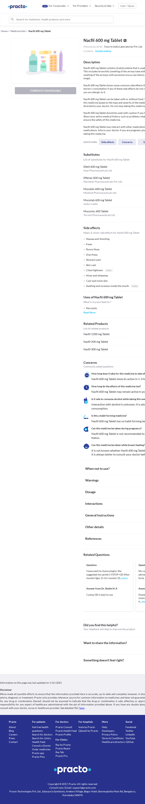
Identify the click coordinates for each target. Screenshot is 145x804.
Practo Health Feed (66, 730)
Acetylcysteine (103, 50)
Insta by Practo (87, 727)
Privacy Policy (110, 734)
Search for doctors (42, 734)
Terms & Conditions (113, 738)
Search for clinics (41, 738)
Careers (13, 734)
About (12, 727)
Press (12, 738)
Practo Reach (63, 748)
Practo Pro (62, 755)
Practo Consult (64, 727)
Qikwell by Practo (88, 730)
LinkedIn (130, 734)
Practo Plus (38, 756)
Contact (13, 741)
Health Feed (38, 741)
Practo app (38, 753)
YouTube (130, 738)
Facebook (131, 727)
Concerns (127, 142)
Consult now (56, 787)
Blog (11, 730)
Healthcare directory (113, 741)
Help (104, 727)
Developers (108, 730)
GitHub (130, 741)
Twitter (130, 730)
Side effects (107, 142)
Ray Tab (60, 752)
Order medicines (41, 749)
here (81, 707)
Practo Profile (63, 734)
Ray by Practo (63, 744)
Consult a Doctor (41, 745)
